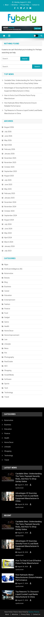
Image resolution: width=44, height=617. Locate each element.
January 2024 (9, 246)
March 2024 (8, 242)
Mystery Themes (33, 612)
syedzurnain (19, 488)
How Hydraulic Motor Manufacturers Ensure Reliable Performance (20, 104)
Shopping (7, 370)
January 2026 (9, 154)
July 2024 (7, 224)
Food (6, 313)
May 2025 (8, 189)
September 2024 (10, 215)
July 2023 (7, 251)
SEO (6, 366)
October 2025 (9, 167)
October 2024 (9, 211)
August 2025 (9, 176)
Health (6, 326)
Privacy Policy (24, 5)
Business (7, 286)
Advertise (14, 5)
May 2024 (8, 233)
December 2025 (10, 158)
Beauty (7, 278)
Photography (9, 357)
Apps (6, 264)
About (7, 5)
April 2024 (8, 237)
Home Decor (8, 331)
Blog (6, 282)
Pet (5, 353)
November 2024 (10, 207)
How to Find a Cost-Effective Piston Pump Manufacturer (19, 96)
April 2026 (8, 145)
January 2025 (9, 198)
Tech (6, 388)
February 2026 (9, 149)
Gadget (7, 317)
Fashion (7, 304)
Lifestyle (7, 344)
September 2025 (10, 171)
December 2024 (10, 202)
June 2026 (8, 136)
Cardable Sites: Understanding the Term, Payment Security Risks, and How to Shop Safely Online (22, 81)
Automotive (8, 273)
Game (6, 322)
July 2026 (7, 132)
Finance (7, 309)
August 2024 (9, 220)
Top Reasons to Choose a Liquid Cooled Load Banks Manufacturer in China (23, 111)
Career (6, 291)
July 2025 (7, 180)
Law (5, 339)
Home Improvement (11, 335)
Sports (6, 384)
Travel (6, 397)
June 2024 (8, 229)
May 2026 (8, 140)
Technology (8, 392)
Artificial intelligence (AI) (13, 269)
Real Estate (8, 361)
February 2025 (9, 193)
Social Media (9, 375)
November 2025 (10, 162)
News (6, 348)
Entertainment (9, 300)
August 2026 (9, 127)
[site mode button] (36, 36)
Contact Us (35, 5)
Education (8, 295)
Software (7, 379)
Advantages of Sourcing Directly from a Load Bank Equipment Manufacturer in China (23, 89)
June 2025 (8, 184)
